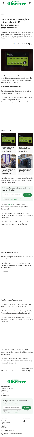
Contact (3, 390)
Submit (27, 195)
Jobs (2, 394)
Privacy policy (5, 392)
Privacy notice (13, 199)
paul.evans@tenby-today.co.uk (13, 433)
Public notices (5, 395)
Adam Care (5, 42)
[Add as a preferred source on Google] (17, 43)
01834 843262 (10, 430)
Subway (10, 204)
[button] (3, 3)
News (2, 15)
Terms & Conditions (7, 388)
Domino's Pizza (13, 311)
